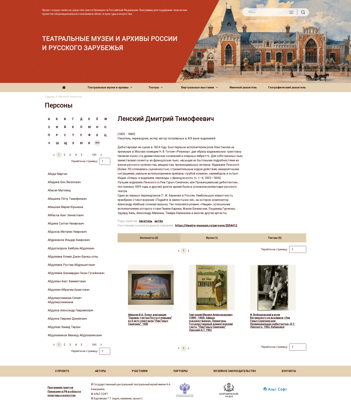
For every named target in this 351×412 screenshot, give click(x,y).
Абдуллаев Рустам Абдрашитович (71, 265)
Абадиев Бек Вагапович (64, 182)
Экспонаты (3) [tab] (149, 237)
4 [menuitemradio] (76, 154)
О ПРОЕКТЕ (62, 371)
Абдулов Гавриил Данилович (67, 318)
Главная (49, 96)
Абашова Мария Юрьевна (65, 207)
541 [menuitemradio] (94, 154)
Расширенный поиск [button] (254, 20)
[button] (110, 87)
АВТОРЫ (100, 371)
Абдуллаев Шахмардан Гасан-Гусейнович (76, 273)
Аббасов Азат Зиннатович (66, 215)
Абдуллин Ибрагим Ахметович (69, 289)
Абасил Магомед (59, 190)
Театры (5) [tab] (275, 237)
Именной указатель (243, 87)
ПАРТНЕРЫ (180, 371)
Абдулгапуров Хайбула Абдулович (71, 248)
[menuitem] (101, 153)
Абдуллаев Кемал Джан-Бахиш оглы (73, 256)
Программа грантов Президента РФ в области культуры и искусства (64, 391)
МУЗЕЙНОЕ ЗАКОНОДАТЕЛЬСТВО (235, 371)
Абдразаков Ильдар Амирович (69, 240)
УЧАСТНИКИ (140, 371)
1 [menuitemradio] (59, 154)
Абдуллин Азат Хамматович (67, 281)
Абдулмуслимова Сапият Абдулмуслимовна (65, 300)
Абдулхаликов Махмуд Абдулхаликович (75, 335)
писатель (145, 221)
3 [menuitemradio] (70, 154)
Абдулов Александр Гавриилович (70, 310)
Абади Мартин (57, 174)
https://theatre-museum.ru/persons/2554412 (206, 225)
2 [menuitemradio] (64, 154)
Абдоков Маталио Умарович (67, 231)
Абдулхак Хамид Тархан (64, 327)
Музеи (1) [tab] (212, 237)
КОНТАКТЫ (289, 371)
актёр (158, 221)
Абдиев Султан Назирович (66, 223)
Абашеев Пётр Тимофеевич (67, 199)
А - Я (306, 20)
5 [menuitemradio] (81, 154)
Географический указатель (287, 87)
